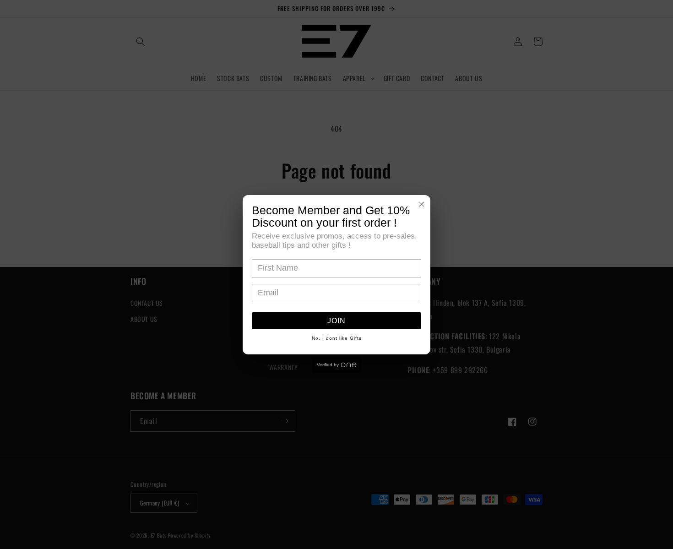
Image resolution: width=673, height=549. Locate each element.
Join (336, 321)
